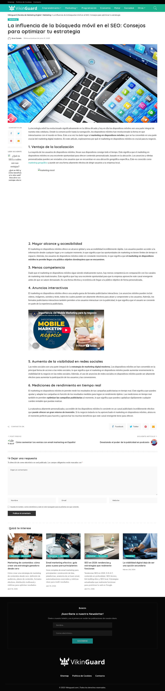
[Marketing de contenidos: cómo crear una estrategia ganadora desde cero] (25, 546)
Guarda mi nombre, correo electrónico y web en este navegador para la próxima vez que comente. (44, 507)
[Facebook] (11, 133)
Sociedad (25, 556)
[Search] (155, 8)
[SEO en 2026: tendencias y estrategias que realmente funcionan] (101, 546)
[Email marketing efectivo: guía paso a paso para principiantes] (63, 546)
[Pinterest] (11, 141)
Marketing (13, 19)
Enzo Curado (17, 38)
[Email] (18, 141)
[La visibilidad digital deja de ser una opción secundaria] (140, 546)
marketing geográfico (38, 163)
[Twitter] (18, 133)
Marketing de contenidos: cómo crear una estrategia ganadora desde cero (24, 565)
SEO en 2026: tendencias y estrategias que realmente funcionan (98, 565)
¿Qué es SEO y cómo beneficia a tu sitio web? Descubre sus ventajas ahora (15, 175)
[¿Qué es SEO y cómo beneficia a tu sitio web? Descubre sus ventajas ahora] (15, 161)
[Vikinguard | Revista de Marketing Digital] (23, 8)
